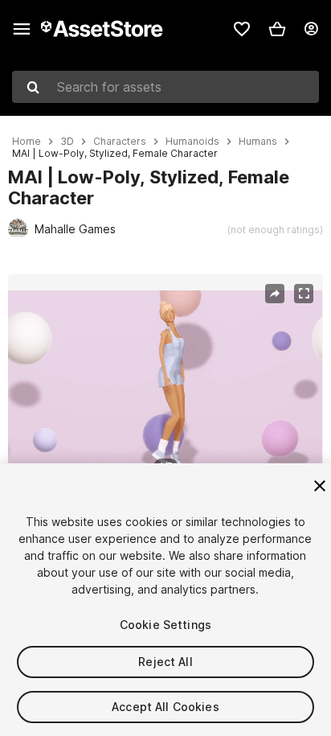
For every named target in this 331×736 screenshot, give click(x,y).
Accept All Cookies (165, 706)
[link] (241, 29)
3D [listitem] (67, 141)
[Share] (274, 293)
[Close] (319, 486)
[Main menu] (22, 29)
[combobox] (165, 87)
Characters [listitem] (119, 141)
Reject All (165, 661)
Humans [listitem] (258, 141)
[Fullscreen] (303, 293)
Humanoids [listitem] (192, 141)
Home (26, 141)
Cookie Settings (165, 624)
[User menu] (311, 29)
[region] (165, 378)
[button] (277, 29)
